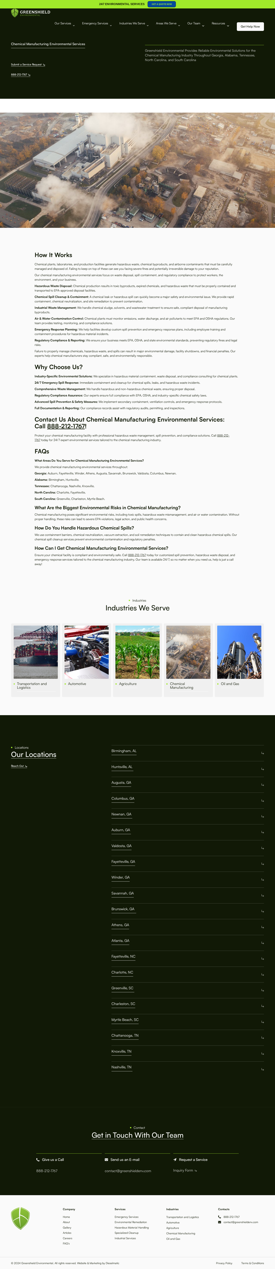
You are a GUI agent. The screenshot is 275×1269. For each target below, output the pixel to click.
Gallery (67, 1227)
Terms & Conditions (252, 1263)
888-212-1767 (66, 426)
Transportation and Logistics (182, 1217)
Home (66, 1216)
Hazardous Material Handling (132, 1227)
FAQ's (66, 1243)
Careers (67, 1238)
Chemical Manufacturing (180, 1233)
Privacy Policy (224, 1263)
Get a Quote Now (162, 4)
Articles (67, 1232)
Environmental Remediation (131, 1222)
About (66, 1222)
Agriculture (173, 1227)
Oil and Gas (173, 1238)
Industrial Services (125, 1238)
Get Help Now (250, 26)
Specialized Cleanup (126, 1232)
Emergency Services (126, 1216)
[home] (30, 12)
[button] (65, 26)
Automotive (173, 1222)
